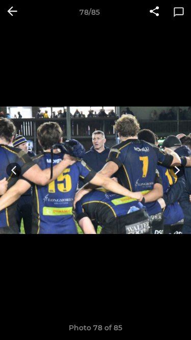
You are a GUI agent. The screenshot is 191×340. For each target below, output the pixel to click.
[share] (154, 12)
